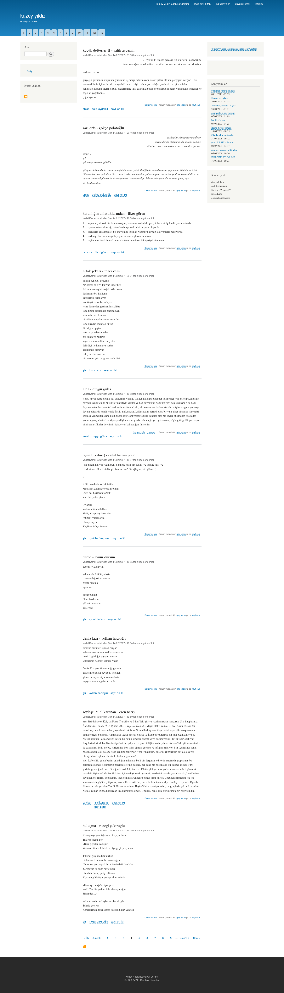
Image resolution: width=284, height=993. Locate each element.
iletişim (259, 4)
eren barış (100, 807)
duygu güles (99, 436)
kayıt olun (196, 104)
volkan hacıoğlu (98, 693)
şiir (84, 370)
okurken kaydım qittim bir (224, 150)
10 (79, 32)
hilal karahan (101, 802)
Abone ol (84, 946)
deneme (88, 252)
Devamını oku (151, 104)
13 (101, 32)
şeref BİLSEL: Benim (222, 142)
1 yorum (151, 431)
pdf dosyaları (223, 4)
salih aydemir (100, 109)
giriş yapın (181, 104)
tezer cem (95, 370)
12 (94, 32)
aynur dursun (97, 619)
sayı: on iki (117, 109)
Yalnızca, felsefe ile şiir (223, 105)
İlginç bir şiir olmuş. (221, 127)
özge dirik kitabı (202, 4)
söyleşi (87, 802)
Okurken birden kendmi (222, 135)
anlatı (86, 109)
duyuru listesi (242, 4)
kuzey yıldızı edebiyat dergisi (172, 4)
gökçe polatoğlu (101, 194)
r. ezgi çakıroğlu (98, 921)
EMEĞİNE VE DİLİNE (223, 157)
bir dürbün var (218, 120)
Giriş (29, 71)
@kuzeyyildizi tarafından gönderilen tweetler (234, 48)
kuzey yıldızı (33, 15)
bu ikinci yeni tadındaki (223, 90)
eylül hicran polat (99, 538)
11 (86, 32)
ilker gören (101, 252)
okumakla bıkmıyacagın (223, 113)
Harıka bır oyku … (220, 98)
